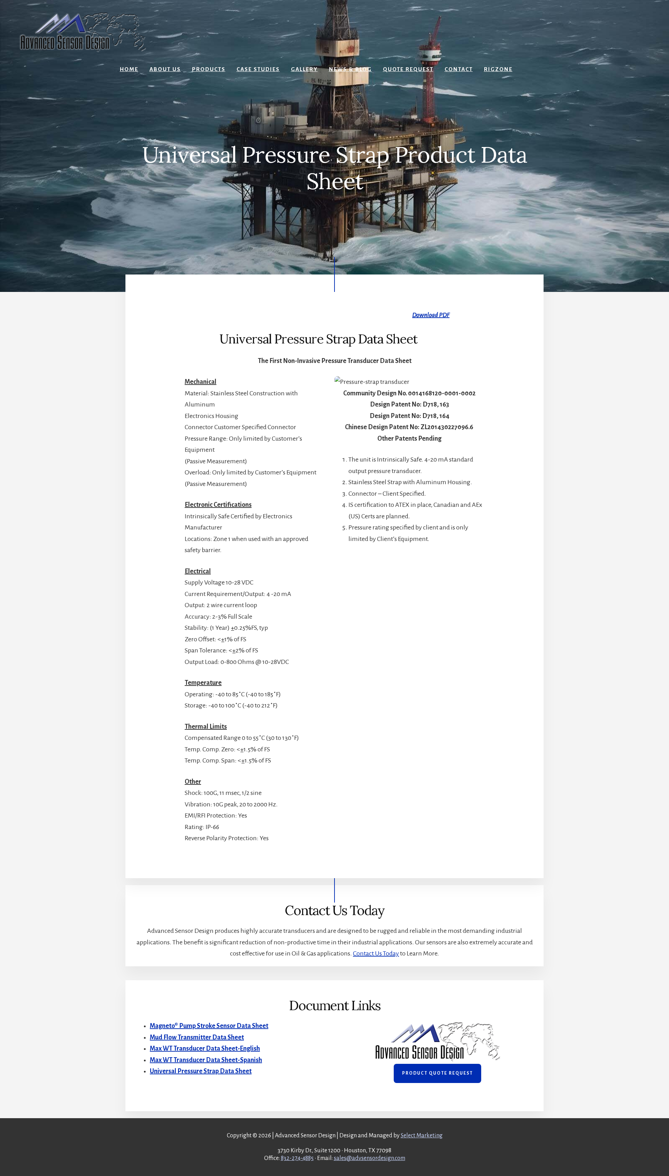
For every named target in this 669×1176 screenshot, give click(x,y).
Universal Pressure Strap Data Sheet (201, 1071)
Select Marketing (422, 1135)
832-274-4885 (297, 1158)
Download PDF (430, 314)
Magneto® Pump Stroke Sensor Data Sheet (209, 1025)
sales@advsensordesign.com (369, 1158)
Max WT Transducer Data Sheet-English (205, 1048)
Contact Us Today (376, 953)
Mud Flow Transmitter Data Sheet (197, 1037)
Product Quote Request (437, 1073)
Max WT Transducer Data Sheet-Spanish (206, 1060)
